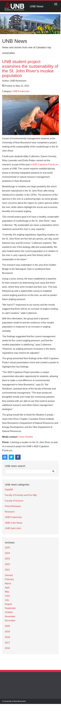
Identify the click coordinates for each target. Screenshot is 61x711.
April (7, 587)
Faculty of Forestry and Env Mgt (21, 495)
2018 (7, 637)
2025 (7, 547)
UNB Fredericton (21, 91)
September (10, 608)
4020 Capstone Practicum (45, 164)
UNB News (36, 6)
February (9, 579)
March (8, 583)
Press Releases (13, 506)
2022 (7, 564)
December (10, 620)
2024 (7, 553)
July (7, 600)
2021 (7, 570)
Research (10, 512)
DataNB (9, 489)
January (9, 575)
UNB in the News (13, 523)
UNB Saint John (13, 528)
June (7, 596)
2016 (7, 648)
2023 (7, 558)
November (10, 616)
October (9, 612)
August (8, 604)
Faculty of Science (14, 501)
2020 (7, 626)
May (7, 591)
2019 (7, 631)
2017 (7, 642)
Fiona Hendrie (25, 437)
